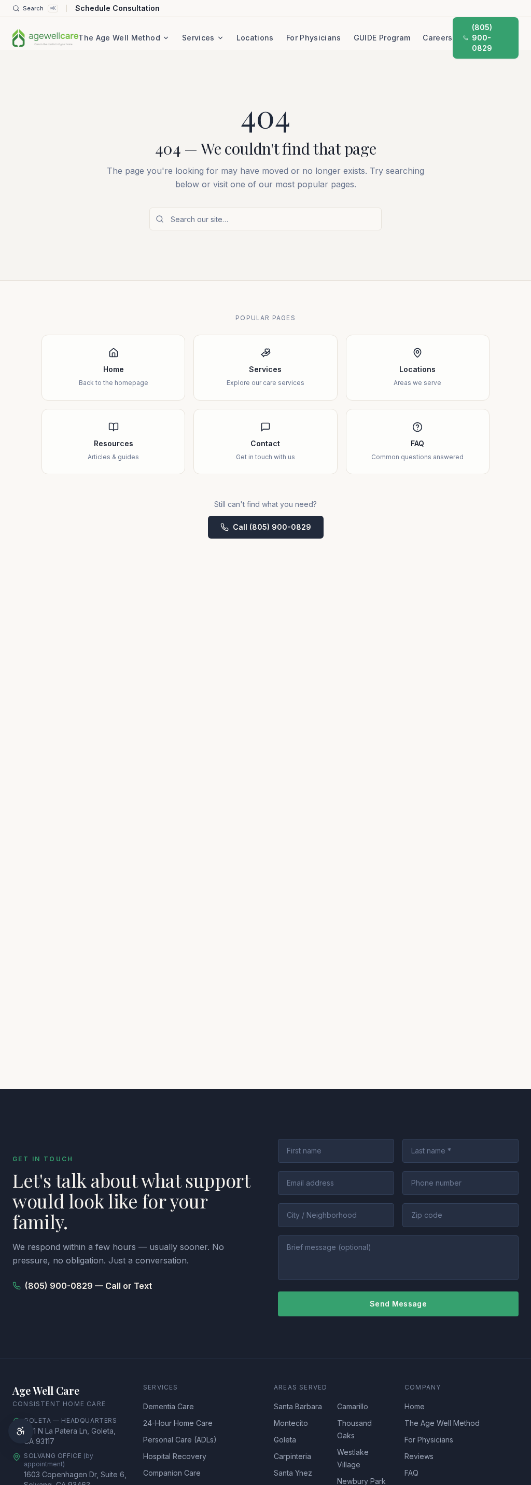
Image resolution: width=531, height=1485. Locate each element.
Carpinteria (292, 1456)
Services (198, 37)
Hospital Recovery (174, 1456)
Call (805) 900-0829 (272, 526)
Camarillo (352, 1406)
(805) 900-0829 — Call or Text (88, 1286)
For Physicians (313, 37)
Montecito (291, 1423)
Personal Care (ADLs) (180, 1439)
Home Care (84, 1404)
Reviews (419, 1456)
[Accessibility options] (20, 1431)
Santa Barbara (298, 1406)
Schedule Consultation (117, 8)
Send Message (398, 1303)
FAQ (411, 1472)
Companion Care (172, 1472)
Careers (437, 37)
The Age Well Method (119, 37)
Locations (255, 37)
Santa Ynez (293, 1472)
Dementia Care (168, 1406)
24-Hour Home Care (178, 1423)
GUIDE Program (382, 37)
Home (414, 1406)
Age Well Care (45, 1390)
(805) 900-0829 (482, 37)
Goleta (285, 1439)
